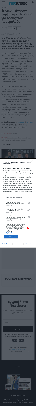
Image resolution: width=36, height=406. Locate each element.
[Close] (32, 162)
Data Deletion (6, 244)
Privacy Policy (29, 244)
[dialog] (18, 203)
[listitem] (18, 198)
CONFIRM (11, 236)
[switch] (28, 203)
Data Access (18, 244)
